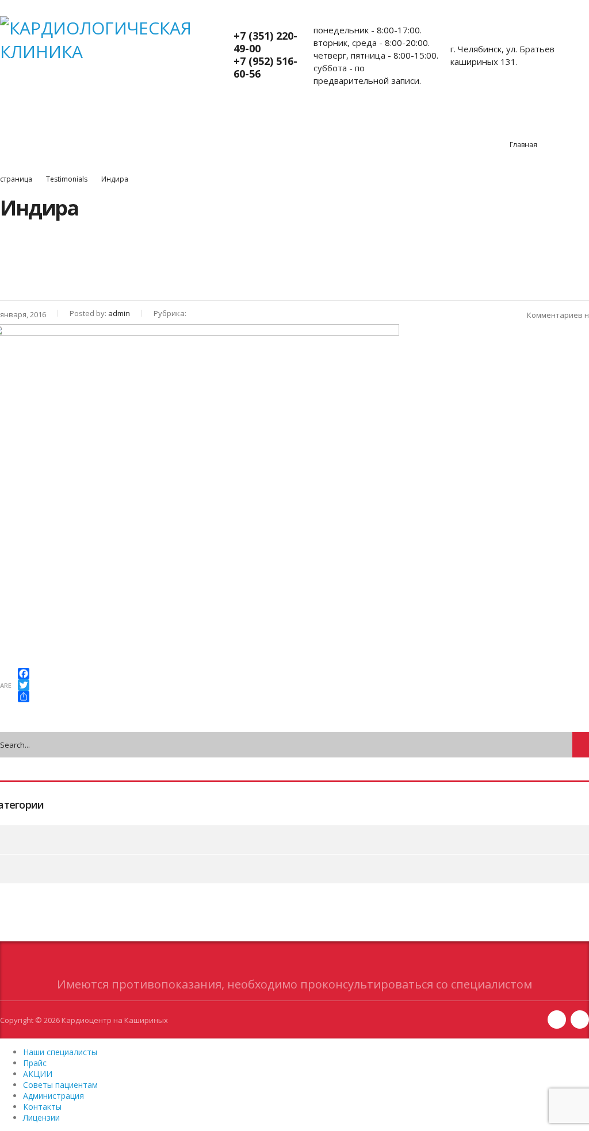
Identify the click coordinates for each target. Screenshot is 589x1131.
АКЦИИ (164, 126)
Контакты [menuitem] (42, 1106)
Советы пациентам (241, 126)
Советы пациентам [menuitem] (60, 1084)
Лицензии (477, 126)
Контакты (413, 126)
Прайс (113, 126)
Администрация (337, 126)
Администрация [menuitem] (53, 1095)
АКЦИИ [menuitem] (37, 1073)
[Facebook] (23, 673)
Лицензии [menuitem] (41, 1117)
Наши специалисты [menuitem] (60, 1052)
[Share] (23, 696)
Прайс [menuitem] (35, 1062)
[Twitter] (23, 685)
